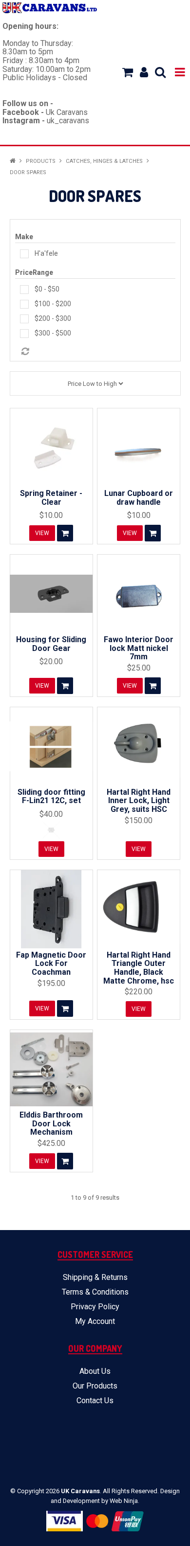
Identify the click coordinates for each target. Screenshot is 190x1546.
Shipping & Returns (95, 1277)
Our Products (95, 1385)
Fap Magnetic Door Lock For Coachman (51, 963)
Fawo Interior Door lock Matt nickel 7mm (138, 648)
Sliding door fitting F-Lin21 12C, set (51, 796)
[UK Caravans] (49, 7)
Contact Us (95, 1400)
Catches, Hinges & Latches (104, 161)
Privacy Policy (95, 1306)
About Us (95, 1371)
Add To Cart (65, 533)
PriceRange (34, 272)
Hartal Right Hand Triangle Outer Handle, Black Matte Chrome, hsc (138, 968)
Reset (97, 351)
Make (24, 237)
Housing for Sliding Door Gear (51, 644)
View (42, 533)
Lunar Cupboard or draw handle (138, 498)
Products (41, 161)
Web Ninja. (124, 1500)
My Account (95, 1321)
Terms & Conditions (95, 1292)
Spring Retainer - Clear (51, 498)
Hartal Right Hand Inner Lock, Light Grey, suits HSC (139, 800)
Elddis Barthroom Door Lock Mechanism (51, 1123)
